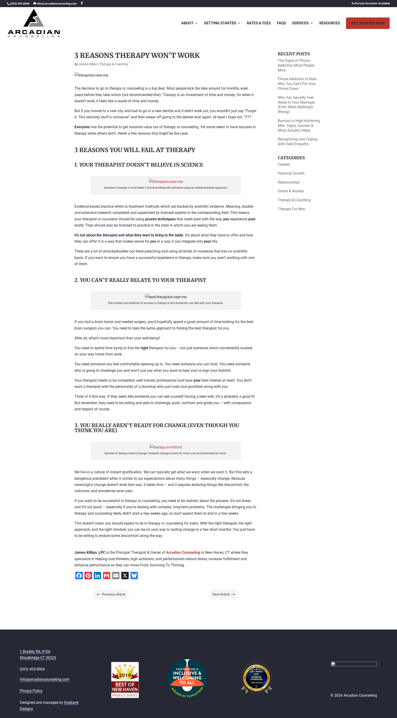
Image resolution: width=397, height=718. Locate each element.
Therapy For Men (291, 209)
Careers (284, 164)
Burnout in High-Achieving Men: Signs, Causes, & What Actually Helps (299, 126)
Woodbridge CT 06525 (38, 658)
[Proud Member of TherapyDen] (187, 697)
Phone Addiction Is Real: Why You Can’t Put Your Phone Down (297, 84)
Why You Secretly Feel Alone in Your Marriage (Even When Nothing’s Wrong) (296, 104)
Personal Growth (291, 173)
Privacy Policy (31, 691)
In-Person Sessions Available (371, 3)
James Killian (88, 64)
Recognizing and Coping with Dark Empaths (297, 141)
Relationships (289, 182)
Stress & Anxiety (291, 191)
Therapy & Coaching (113, 64)
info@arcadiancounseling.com (44, 679)
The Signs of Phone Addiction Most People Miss (296, 65)
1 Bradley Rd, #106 (35, 651)
